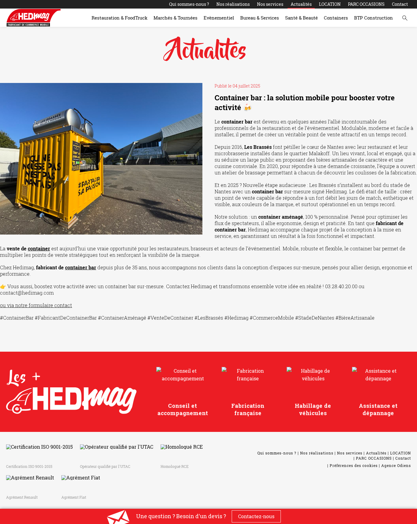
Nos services (270, 4)
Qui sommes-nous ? (189, 4)
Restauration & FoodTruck (119, 18)
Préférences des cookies (354, 465)
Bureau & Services (259, 18)
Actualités (301, 4)
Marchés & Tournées (176, 18)
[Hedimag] (33, 18)
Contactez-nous (256, 516)
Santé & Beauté (301, 18)
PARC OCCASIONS (366, 4)
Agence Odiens (396, 465)
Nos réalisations (233, 4)
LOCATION (330, 4)
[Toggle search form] (404, 18)
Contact (400, 4)
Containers (336, 18)
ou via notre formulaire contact (36, 305)
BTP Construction (373, 18)
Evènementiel (219, 18)
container (39, 248)
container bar (80, 267)
